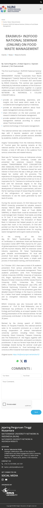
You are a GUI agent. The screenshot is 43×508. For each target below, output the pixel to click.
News (11, 55)
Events (4, 55)
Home (3, 20)
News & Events (20, 55)
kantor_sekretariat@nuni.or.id (13, 467)
